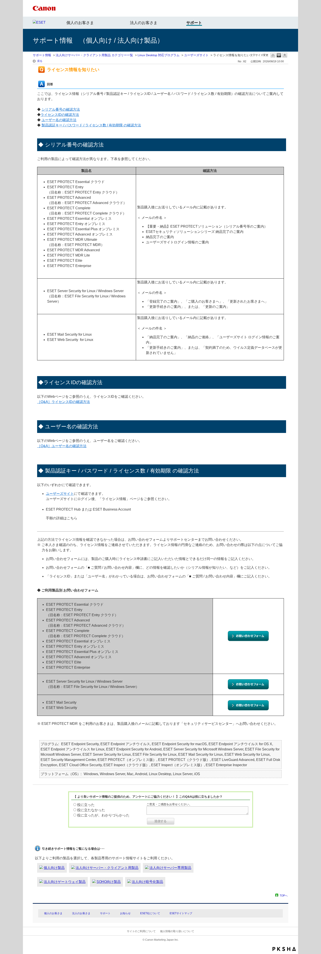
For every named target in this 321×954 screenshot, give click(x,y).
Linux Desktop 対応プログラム (158, 55)
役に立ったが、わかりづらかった (103, 815)
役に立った (86, 805)
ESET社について (150, 913)
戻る (39, 61)
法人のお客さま (143, 23)
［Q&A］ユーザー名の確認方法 (61, 446)
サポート (105, 913)
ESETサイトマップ (181, 913)
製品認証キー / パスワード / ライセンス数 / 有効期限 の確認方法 (91, 125)
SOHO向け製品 (109, 882)
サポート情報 (42, 55)
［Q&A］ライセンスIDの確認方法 (63, 402)
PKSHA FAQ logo (284, 949)
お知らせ (125, 913)
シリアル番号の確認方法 (60, 109)
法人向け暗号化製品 (147, 882)
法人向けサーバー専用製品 (170, 868)
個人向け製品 (54, 868)
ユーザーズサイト (196, 55)
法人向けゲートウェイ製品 (65, 882)
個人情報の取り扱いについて (177, 931)
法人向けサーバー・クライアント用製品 (107, 868)
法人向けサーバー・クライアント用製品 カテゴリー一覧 (94, 55)
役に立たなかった (91, 810)
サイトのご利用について (141, 931)
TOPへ (284, 895)
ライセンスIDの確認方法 (60, 115)
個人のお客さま (80, 23)
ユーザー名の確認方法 (58, 120)
